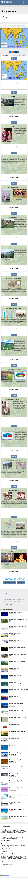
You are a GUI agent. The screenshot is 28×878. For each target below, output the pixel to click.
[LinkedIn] (18, 52)
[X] (16, 52)
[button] (26, 38)
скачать (10, 601)
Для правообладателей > (7, 864)
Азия (11, 604)
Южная (6, 604)
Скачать (21, 582)
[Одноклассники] (12, 52)
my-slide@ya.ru (7, 840)
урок (19, 601)
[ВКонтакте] (10, 52)
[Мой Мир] (14, 52)
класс (15, 601)
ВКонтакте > (4, 851)
